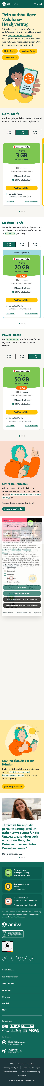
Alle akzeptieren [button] (22, 568)
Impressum (37, 587)
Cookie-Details (8, 587)
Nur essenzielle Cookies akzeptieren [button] (22, 574)
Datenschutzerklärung (10, 539)
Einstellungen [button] (11, 541)
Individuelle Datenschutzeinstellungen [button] (22, 579)
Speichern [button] (22, 562)
